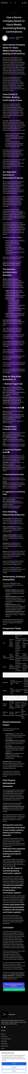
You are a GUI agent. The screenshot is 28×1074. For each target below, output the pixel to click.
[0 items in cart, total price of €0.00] (15, 2)
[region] (14, 1062)
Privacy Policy (4, 1036)
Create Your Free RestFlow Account (14, 989)
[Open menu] (11, 3)
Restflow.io (4, 3)
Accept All (14, 1063)
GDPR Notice (4, 1041)
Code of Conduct (4, 1046)
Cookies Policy (4, 1043)
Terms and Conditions (6, 1038)
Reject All (14, 1071)
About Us (3, 1034)
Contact (3, 1048)
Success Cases (14, 13)
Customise (14, 1067)
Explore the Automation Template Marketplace (13, 985)
